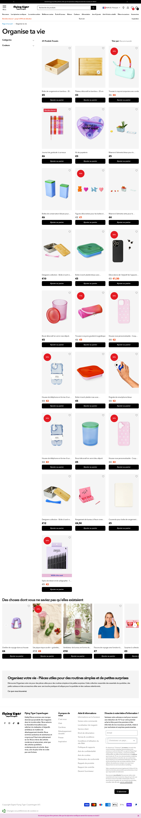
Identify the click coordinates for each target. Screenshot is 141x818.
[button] (4, 8)
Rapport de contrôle (86, 767)
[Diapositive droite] (135, 625)
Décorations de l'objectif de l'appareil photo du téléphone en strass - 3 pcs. (123, 274)
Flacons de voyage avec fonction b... (108, 647)
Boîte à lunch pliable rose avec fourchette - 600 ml (86, 397)
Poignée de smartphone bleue (120, 397)
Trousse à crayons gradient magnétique (90, 336)
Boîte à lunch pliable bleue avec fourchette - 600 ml (87, 274)
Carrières (62, 727)
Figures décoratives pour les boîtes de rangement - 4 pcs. (89, 213)
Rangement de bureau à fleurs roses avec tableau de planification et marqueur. (89, 519)
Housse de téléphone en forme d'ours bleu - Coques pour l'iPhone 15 (56, 397)
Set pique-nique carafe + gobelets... (46, 647)
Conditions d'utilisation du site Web (88, 742)
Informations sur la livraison (89, 717)
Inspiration (62, 741)
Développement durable (64, 732)
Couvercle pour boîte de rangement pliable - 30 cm (122, 519)
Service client (83, 729)
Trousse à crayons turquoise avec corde (124, 91)
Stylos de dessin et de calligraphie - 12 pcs (56, 580)
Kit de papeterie (81, 152)
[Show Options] (134, 740)
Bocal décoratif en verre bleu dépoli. (89, 458)
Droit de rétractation (86, 733)
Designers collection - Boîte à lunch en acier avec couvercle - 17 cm (56, 274)
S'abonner (122, 791)
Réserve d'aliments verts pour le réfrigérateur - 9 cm (121, 213)
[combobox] (122, 740)
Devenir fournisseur (86, 771)
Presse (60, 737)
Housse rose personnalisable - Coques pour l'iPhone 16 (123, 458)
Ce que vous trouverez (17, 691)
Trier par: (115, 41)
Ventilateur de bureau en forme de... (77, 647)
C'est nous (62, 719)
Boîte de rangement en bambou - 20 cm (56, 91)
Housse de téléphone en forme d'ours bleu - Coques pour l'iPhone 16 (56, 458)
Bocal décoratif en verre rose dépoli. (56, 336)
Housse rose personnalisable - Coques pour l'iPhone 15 (123, 336)
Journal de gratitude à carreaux (54, 152)
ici (45, 815)
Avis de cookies (84, 755)
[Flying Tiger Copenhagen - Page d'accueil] (11, 714)
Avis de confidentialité (87, 751)
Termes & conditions (86, 737)
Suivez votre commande (87, 721)
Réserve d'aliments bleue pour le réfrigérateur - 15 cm (121, 152)
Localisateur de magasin (87, 725)
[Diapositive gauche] (6, 625)
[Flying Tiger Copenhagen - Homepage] (21, 7)
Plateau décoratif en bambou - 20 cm (89, 91)
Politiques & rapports (86, 747)
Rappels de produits (86, 763)
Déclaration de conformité (88, 759)
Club (60, 723)
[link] (123, 8)
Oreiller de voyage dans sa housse (15, 647)
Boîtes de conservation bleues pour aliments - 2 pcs (55, 213)
